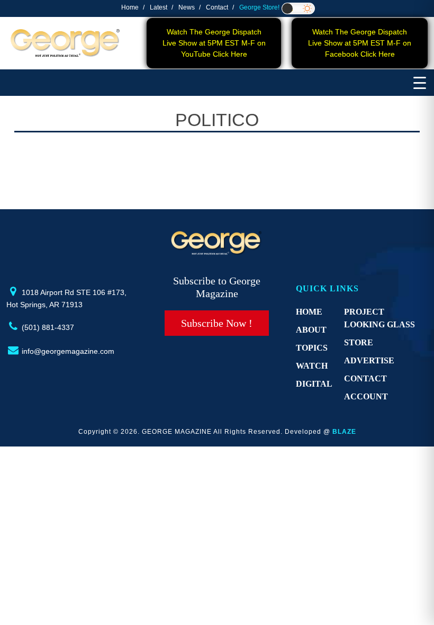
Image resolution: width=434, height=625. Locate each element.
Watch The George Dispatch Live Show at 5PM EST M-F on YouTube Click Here (214, 43)
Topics (312, 347)
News (186, 7)
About (311, 329)
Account (366, 396)
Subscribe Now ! (216, 323)
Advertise (369, 360)
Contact (217, 7)
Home (130, 7)
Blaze (344, 431)
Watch (312, 365)
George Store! (259, 7)
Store (358, 342)
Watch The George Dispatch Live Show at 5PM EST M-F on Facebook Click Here (359, 43)
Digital (314, 383)
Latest (158, 7)
